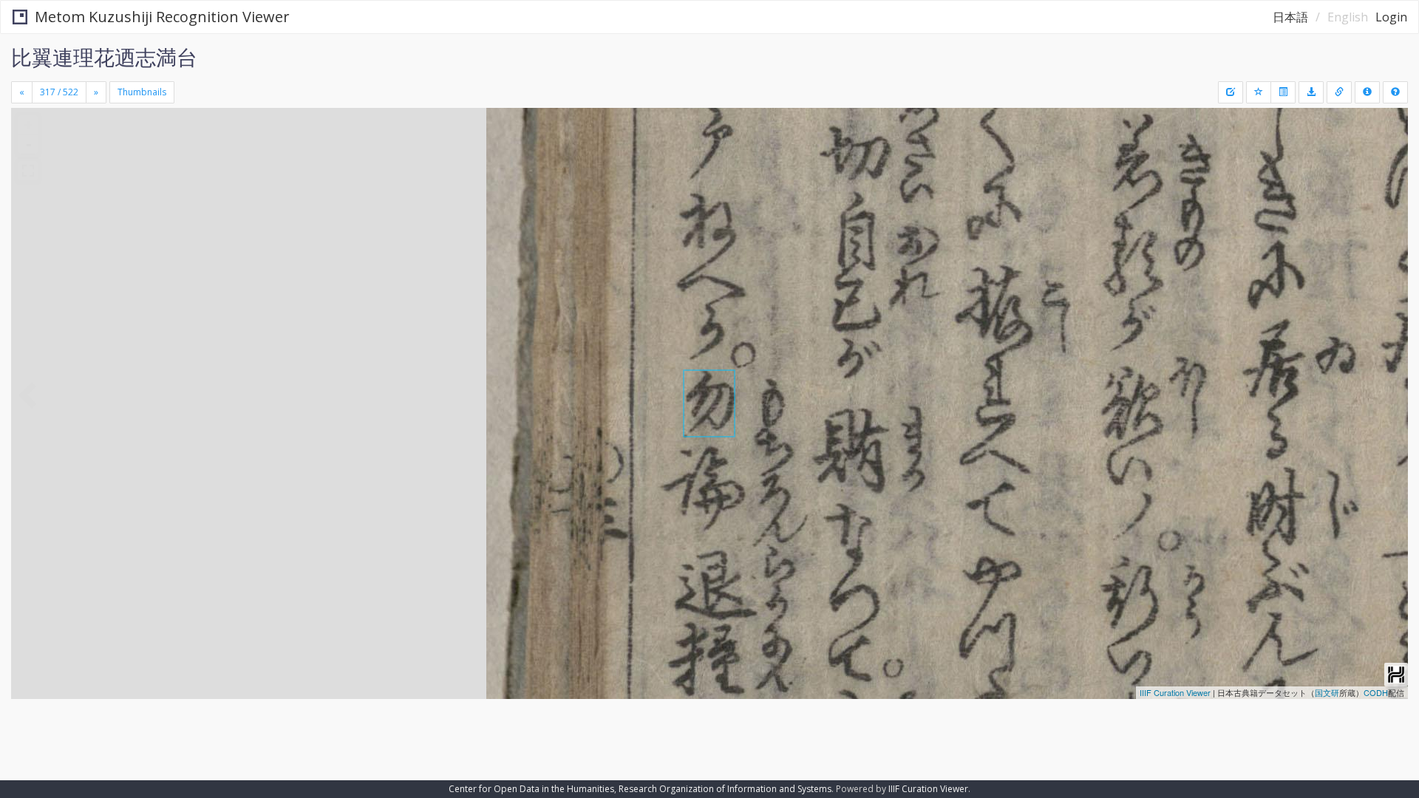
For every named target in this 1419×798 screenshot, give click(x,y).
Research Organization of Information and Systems (725, 788)
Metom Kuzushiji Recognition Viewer (162, 17)
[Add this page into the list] (1258, 92)
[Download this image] (1311, 92)
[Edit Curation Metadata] (1230, 92)
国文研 (1327, 692)
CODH (1376, 692)
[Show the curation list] (1283, 92)
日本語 (1290, 17)
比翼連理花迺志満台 (104, 57)
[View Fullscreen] (28, 170)
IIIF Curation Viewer (1175, 692)
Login (1391, 17)
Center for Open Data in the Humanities (531, 788)
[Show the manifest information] (1367, 92)
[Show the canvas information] (1339, 92)
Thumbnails (142, 92)
